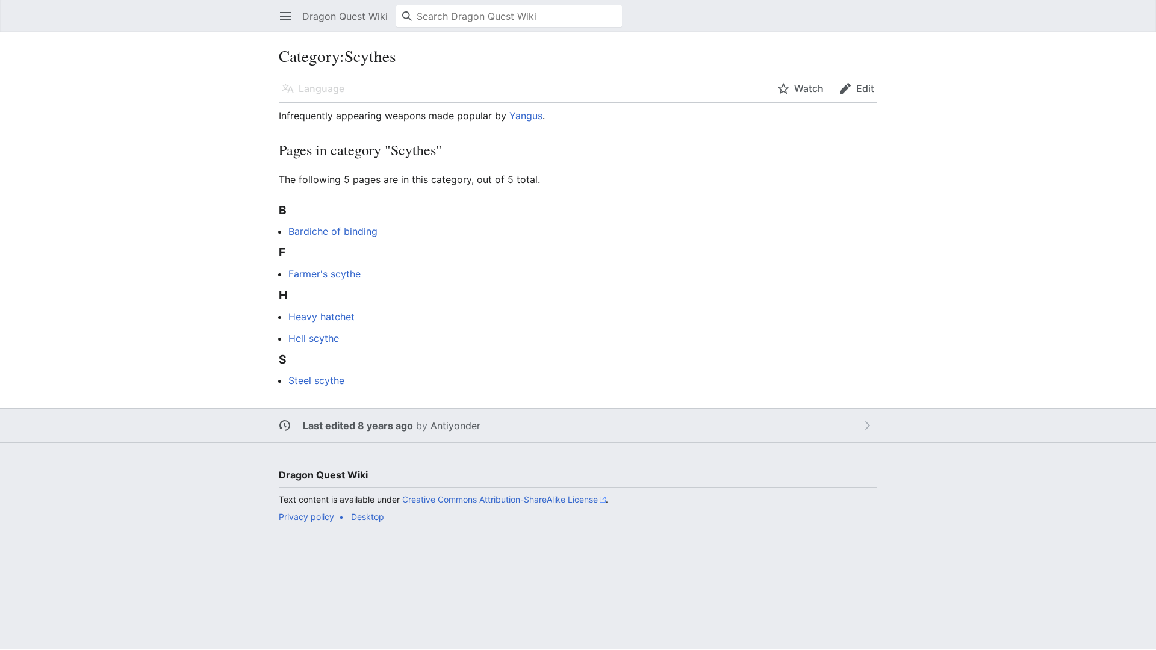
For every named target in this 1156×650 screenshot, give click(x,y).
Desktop (367, 517)
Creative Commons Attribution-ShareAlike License (500, 499)
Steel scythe (316, 380)
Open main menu (289, 22)
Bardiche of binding (333, 231)
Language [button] (321, 88)
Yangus (525, 116)
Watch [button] (809, 88)
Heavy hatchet (321, 317)
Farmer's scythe (324, 274)
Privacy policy (306, 517)
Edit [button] (865, 88)
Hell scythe (313, 338)
